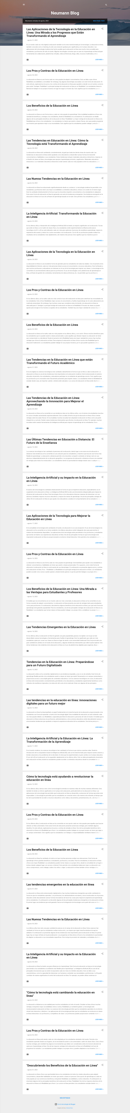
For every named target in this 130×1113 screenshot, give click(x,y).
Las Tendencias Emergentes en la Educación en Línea (61, 627)
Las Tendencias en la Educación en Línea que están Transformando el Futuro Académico (59, 361)
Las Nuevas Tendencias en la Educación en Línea (58, 178)
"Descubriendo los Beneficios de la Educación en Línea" (62, 1065)
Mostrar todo (99, 21)
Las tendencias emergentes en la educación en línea (60, 884)
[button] (102, 29)
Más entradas (65, 1098)
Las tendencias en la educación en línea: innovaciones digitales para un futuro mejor (61, 701)
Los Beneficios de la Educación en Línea (52, 105)
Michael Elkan (69, 1108)
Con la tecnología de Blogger (66, 1104)
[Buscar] (106, 5)
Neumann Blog (65, 13)
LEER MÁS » (99, 59)
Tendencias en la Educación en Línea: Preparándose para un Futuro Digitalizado (60, 663)
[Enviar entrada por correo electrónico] (27, 60)
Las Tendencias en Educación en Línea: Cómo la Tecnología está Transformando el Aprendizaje (57, 142)
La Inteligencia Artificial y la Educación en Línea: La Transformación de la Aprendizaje (59, 740)
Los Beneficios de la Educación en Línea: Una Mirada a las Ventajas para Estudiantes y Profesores (61, 590)
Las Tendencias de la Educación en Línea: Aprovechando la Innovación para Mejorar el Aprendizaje (55, 401)
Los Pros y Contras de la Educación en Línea (54, 70)
